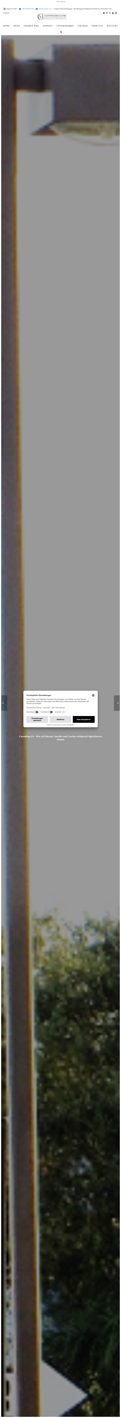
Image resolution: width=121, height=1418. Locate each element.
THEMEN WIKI (31, 26)
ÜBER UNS (97, 26)
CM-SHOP (83, 26)
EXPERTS (48, 26)
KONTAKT (112, 26)
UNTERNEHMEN (65, 26)
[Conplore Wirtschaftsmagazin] (52, 17)
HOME (6, 26)
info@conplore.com (45, 9)
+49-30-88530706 (28, 9)
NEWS (16, 26)
